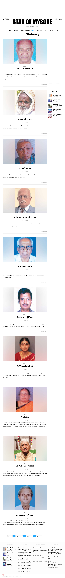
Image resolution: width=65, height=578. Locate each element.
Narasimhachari (24, 119)
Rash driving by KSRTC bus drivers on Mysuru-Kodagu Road (40, 562)
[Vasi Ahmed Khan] (25, 312)
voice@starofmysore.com (53, 567)
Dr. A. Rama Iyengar (25, 466)
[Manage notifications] (3, 575)
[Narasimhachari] (25, 114)
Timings (51, 30)
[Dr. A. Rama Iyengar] (25, 460)
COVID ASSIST (16, 30)
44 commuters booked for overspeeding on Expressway (39, 554)
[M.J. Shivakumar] (25, 63)
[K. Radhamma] (25, 163)
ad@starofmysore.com (57, 564)
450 (31, 536)
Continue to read (43, 84)
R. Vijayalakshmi (25, 366)
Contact (57, 30)
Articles (22, 30)
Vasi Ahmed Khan (25, 317)
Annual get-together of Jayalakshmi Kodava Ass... (57, 116)
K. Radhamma (24, 168)
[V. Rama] (25, 411)
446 (17, 536)
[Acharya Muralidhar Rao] (25, 212)
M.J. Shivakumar (25, 68)
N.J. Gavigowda (25, 266)
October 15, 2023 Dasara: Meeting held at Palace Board (39, 558)
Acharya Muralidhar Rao (25, 217)
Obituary (34, 30)
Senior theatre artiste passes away (57, 94)
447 (21, 536)
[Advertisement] (32, 9)
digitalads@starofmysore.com (57, 562)
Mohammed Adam (24, 515)
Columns (28, 30)
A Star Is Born (39, 547)
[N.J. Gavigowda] (25, 261)
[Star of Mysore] (32, 23)
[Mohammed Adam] (25, 509)
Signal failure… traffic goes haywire (57, 105)
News (10, 30)
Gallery (45, 30)
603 (38, 536)
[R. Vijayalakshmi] (25, 361)
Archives (40, 30)
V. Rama (25, 417)
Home (6, 30)
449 (28, 536)
